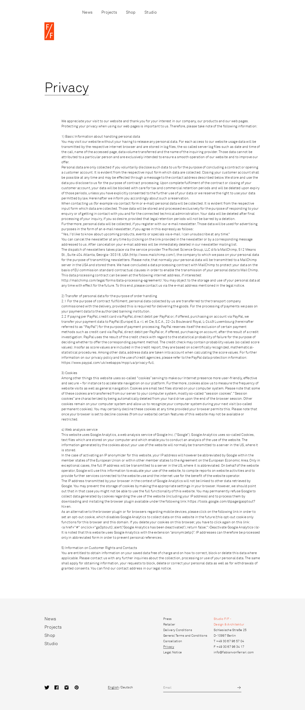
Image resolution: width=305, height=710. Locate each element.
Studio (150, 12)
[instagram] (70, 687)
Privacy (168, 646)
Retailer (169, 624)
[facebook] (59, 687)
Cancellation (172, 641)
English (113, 687)
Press (167, 619)
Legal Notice (172, 652)
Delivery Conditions (177, 630)
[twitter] (49, 687)
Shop (131, 12)
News (87, 12)
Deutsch (127, 687)
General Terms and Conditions (185, 635)
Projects (109, 12)
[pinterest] (80, 687)
